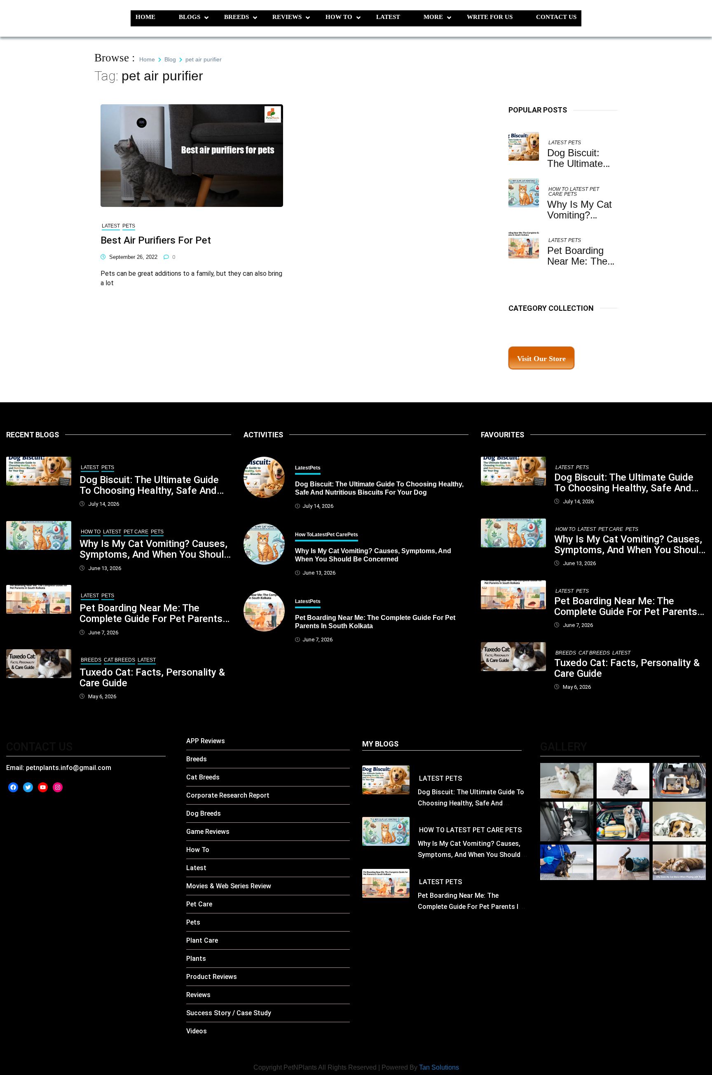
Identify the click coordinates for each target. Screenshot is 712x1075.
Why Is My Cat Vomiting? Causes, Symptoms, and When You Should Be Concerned (155, 549)
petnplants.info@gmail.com (68, 768)
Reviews (287, 17)
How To (339, 17)
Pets (574, 143)
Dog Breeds (203, 813)
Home (145, 17)
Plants (196, 958)
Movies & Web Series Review (228, 886)
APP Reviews (205, 741)
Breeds (236, 17)
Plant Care (202, 940)
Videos (196, 1031)
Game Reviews (208, 832)
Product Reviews (211, 977)
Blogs (189, 17)
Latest (388, 17)
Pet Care (136, 532)
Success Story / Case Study (228, 1013)
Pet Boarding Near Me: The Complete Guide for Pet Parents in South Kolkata (151, 613)
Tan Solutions (439, 1067)
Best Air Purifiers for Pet (156, 240)
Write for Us (490, 17)
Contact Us (556, 17)
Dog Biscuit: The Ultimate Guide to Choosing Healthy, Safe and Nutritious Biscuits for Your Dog (151, 485)
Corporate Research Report (227, 795)
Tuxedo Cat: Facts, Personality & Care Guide (152, 677)
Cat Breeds (119, 660)
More (433, 17)
